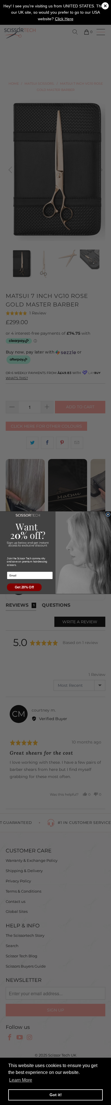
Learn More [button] (20, 1080)
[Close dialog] (108, 514)
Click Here (64, 19)
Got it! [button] (56, 1094)
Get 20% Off (24, 587)
